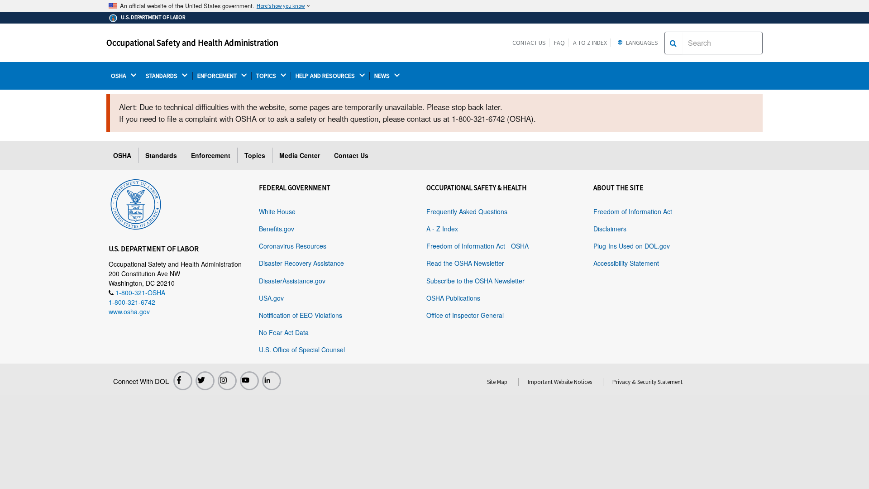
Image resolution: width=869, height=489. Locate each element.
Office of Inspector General (465, 315)
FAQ (559, 42)
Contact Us (529, 42)
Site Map (497, 382)
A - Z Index (442, 228)
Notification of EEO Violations (300, 315)
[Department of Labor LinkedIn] (271, 380)
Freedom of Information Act (632, 211)
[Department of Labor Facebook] (182, 380)
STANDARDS (162, 76)
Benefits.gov (276, 228)
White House (277, 211)
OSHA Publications (453, 297)
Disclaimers (609, 228)
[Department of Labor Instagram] (227, 380)
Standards (161, 155)
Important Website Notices (560, 382)
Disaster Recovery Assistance (301, 263)
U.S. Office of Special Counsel (302, 349)
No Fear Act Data (284, 332)
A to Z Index (590, 42)
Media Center (299, 155)
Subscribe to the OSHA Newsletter (475, 280)
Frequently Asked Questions (466, 211)
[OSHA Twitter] (205, 380)
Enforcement (210, 155)
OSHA (119, 76)
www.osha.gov (129, 311)
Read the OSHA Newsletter (465, 263)
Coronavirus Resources (292, 245)
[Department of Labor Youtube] (249, 380)
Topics (254, 155)
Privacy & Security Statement (647, 382)
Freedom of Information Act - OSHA (477, 245)
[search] (673, 43)
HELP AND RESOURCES (326, 76)
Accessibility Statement (626, 263)
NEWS (382, 76)
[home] (136, 202)
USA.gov (271, 297)
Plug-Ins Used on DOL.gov (631, 245)
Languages (641, 42)
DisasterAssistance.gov (292, 280)
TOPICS (266, 76)
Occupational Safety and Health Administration (192, 42)
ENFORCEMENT (217, 76)
